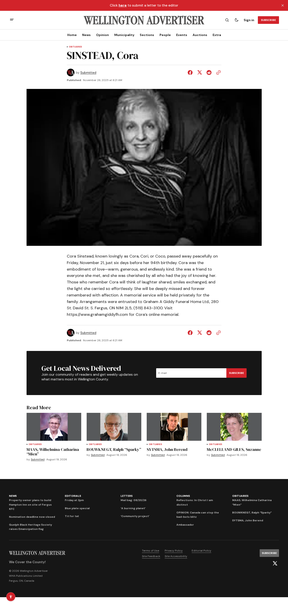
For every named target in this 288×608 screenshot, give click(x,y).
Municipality (124, 35)
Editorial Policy (201, 550)
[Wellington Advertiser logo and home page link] (144, 20)
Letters (126, 496)
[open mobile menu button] (12, 20)
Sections (147, 35)
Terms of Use (150, 550)
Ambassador (185, 525)
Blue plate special (77, 508)
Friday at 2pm (74, 500)
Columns (183, 496)
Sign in (249, 20)
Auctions (200, 35)
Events (181, 35)
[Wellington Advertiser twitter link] (275, 563)
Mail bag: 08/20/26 (133, 500)
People (165, 35)
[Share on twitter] (199, 72)
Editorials (73, 496)
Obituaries (75, 47)
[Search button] (227, 20)
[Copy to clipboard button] (217, 72)
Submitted (88, 73)
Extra (217, 35)
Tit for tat (72, 516)
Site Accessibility (176, 556)
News (86, 35)
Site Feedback (151, 556)
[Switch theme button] (236, 20)
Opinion (102, 35)
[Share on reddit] (209, 72)
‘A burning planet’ (133, 508)
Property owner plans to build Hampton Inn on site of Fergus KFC (30, 504)
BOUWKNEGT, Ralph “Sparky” (252, 512)
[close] (282, 5)
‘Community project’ (135, 516)
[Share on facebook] (191, 72)
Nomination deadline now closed (32, 517)
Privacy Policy (174, 550)
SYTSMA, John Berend (247, 520)
